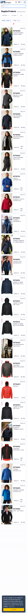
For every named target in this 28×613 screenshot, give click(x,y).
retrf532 (16, 176)
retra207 (16, 301)
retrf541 (16, 197)
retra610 (16, 93)
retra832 (16, 155)
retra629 (16, 135)
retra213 (16, 322)
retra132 (16, 218)
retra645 (16, 488)
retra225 (16, 343)
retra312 (16, 363)
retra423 (16, 405)
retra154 (16, 280)
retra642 (16, 467)
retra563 (16, 52)
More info (11, 606)
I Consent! (13, 609)
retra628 (16, 114)
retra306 (16, 31)
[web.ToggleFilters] (21, 15)
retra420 (16, 384)
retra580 (16, 426)
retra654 (16, 509)
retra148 (16, 239)
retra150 (16, 259)
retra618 (16, 446)
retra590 (16, 72)
